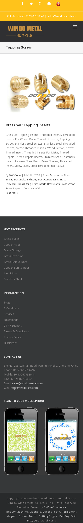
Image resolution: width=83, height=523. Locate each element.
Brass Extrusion (13, 256)
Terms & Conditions (16, 331)
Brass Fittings (12, 250)
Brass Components (47, 179)
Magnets (35, 511)
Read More (12, 192)
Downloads (11, 320)
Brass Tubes (11, 239)
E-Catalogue (11, 308)
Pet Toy (64, 516)
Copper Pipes (12, 244)
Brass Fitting (24, 184)
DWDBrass (15, 175)
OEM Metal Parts (45, 520)
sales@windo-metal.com (61, 16)
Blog (7, 302)
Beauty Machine (17, 511)
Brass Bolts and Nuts (25, 179)
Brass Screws (68, 184)
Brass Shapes (13, 188)
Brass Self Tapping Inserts (28, 125)
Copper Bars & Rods (17, 267)
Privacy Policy (12, 337)
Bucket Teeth (51, 511)
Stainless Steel (13, 279)
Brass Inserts (39, 184)
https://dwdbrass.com (24, 388)
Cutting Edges (48, 516)
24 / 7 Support (13, 325)
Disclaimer (10, 343)
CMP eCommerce (55, 507)
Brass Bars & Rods (16, 262)
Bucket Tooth (27, 516)
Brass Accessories (53, 175)
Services (9, 314)
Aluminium (10, 273)
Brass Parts (53, 184)
